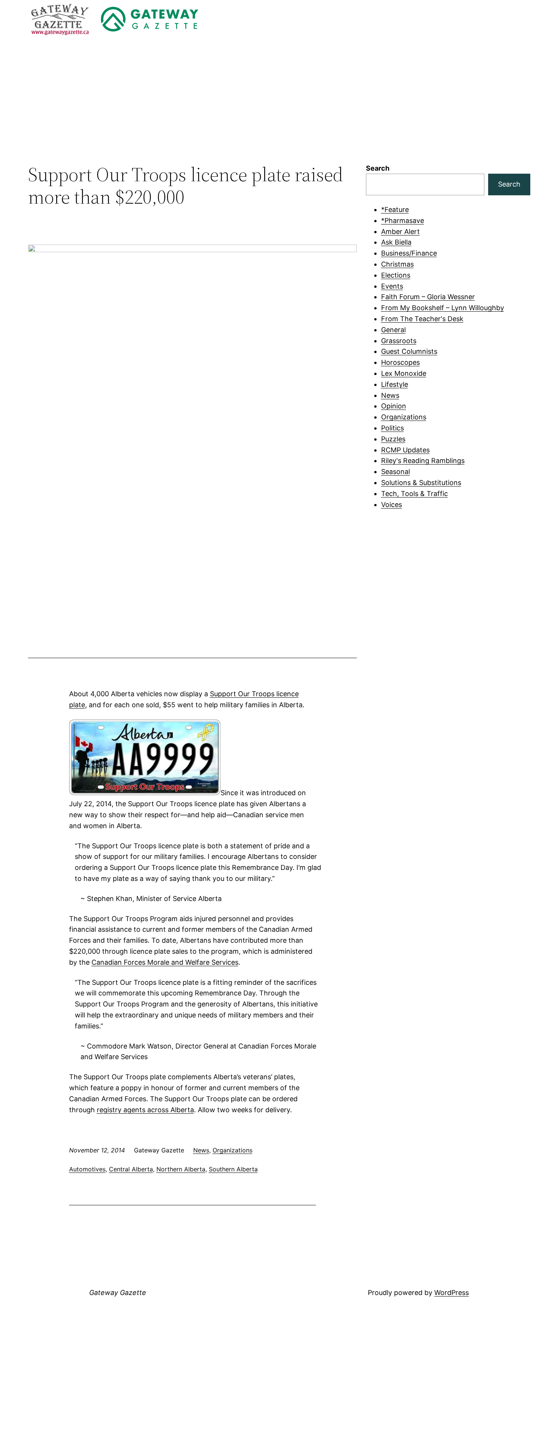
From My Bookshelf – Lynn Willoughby (442, 308)
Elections (395, 275)
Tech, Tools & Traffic (414, 494)
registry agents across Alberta (145, 1110)
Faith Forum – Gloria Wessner (428, 297)
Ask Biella (396, 242)
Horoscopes (400, 362)
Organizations (232, 1150)
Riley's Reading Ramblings (423, 461)
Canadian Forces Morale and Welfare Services (164, 962)
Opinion (393, 406)
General (393, 330)
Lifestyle (394, 384)
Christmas (397, 264)
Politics (392, 428)
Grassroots (398, 341)
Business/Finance (409, 253)
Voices (391, 505)
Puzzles (393, 439)
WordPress (451, 1293)
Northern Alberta (180, 1169)
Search (377, 168)
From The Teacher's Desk (422, 319)
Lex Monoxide (403, 373)
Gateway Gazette (117, 1293)
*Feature (395, 209)
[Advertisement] (279, 101)
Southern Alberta (233, 1169)
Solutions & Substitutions (421, 483)
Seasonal (395, 472)
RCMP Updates (405, 450)
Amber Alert (400, 231)
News (201, 1150)
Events (392, 286)
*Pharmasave (402, 220)
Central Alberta (131, 1169)
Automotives (87, 1169)
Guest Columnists (409, 351)
